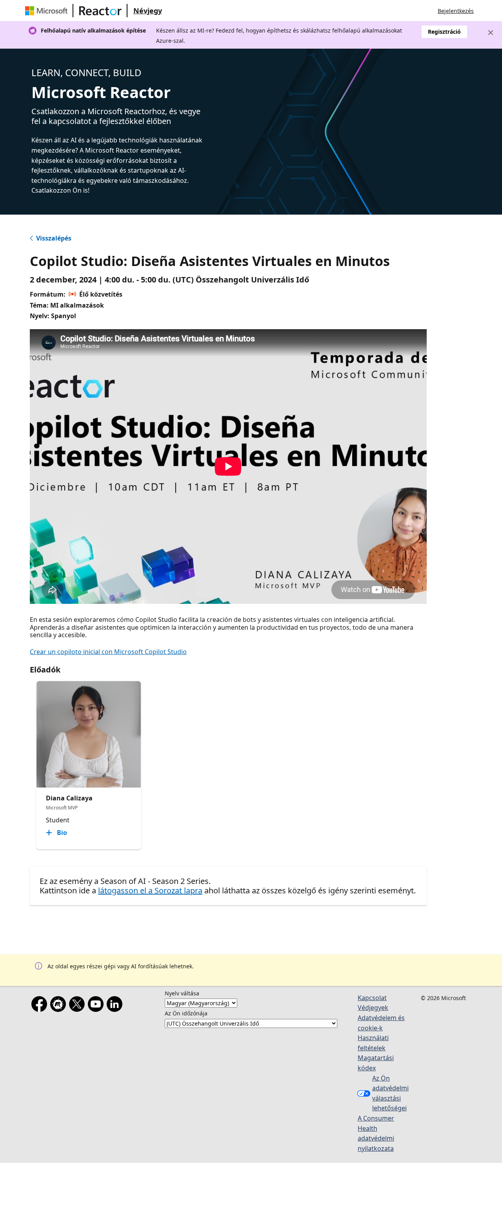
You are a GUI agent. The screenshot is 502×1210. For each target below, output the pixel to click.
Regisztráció (444, 31)
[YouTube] (97, 1005)
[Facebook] (40, 1005)
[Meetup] (59, 1005)
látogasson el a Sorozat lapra (150, 890)
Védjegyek (373, 1007)
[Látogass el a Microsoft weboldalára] (48, 10)
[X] (78, 1005)
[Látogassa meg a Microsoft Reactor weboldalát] (100, 10)
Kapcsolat (372, 997)
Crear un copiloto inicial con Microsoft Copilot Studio (108, 651)
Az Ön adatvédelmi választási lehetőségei (390, 1093)
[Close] (490, 32)
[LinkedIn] (116, 1005)
